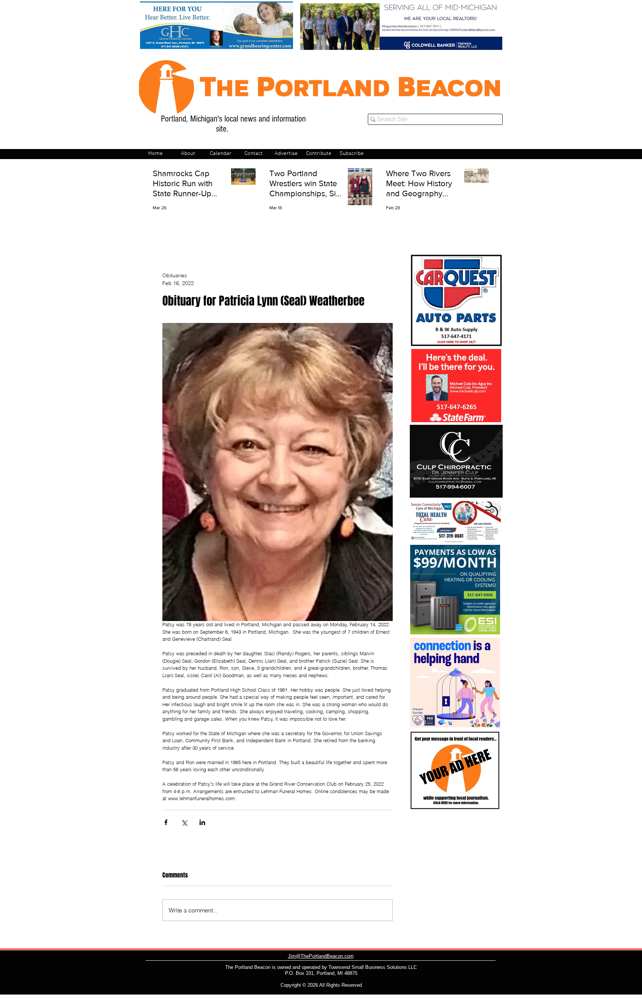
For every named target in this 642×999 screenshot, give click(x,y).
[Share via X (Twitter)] (184, 822)
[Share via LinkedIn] (202, 822)
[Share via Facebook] (165, 822)
